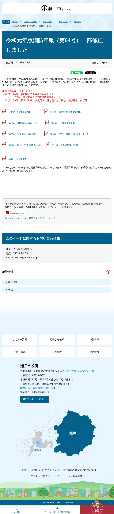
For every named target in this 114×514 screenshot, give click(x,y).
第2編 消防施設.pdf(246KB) (23, 123)
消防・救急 (47, 22)
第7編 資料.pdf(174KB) (65, 145)
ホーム (15, 22)
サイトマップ (52, 470)
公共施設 (57, 352)
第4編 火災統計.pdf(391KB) (23, 134)
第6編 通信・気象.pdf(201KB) (24, 145)
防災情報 (94, 339)
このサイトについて (30, 470)
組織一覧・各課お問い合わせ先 (37, 388)
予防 (10, 289)
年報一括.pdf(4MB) (18, 159)
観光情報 (94, 352)
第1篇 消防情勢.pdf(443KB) (65, 112)
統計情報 (77, 22)
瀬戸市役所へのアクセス (80, 371)
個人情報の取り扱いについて (78, 470)
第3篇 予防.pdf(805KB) (64, 123)
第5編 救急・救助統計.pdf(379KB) (69, 134)
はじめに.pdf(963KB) (19, 112)
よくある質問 (20, 339)
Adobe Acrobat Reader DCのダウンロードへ (28, 218)
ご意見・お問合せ (36, 399)
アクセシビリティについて (45, 476)
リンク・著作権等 (72, 476)
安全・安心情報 (30, 22)
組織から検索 (57, 339)
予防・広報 (63, 22)
